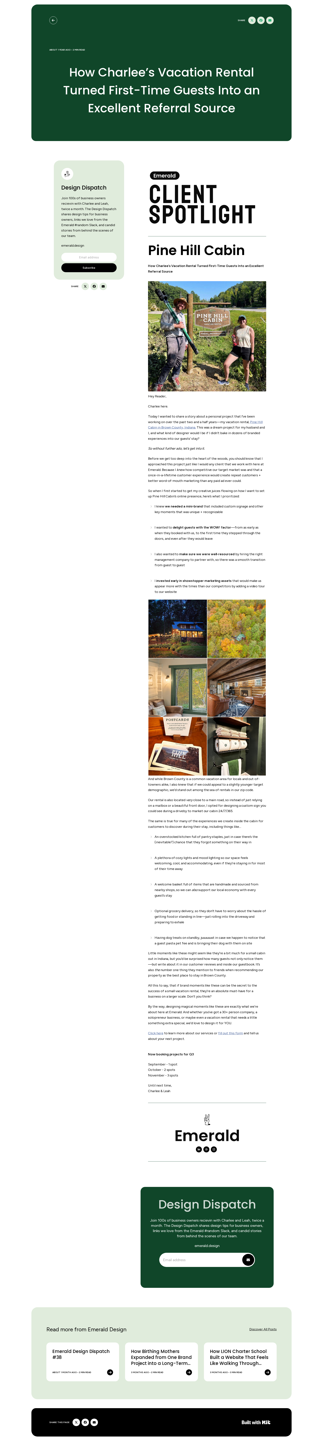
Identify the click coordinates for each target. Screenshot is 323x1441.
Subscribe (89, 267)
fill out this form (230, 1033)
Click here (155, 1033)
